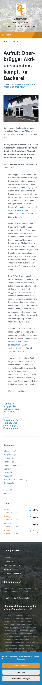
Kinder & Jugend (11, 465)
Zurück (6, 401)
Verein (6, 490)
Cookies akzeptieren (21, 666)
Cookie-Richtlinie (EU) (13, 573)
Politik (6, 476)
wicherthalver (25, 84)
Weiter (6, 417)
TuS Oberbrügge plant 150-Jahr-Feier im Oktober (11, 408)
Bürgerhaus (9, 455)
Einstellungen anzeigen (21, 679)
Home (6, 42)
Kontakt (7, 557)
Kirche (6, 469)
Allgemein (8, 451)
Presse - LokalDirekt (14, 87)
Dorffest (7, 458)
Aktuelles (18, 42)
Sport (6, 487)
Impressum (8, 561)
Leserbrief (8, 472)
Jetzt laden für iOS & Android (16, 598)
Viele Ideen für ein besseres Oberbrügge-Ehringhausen (11, 424)
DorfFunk (8, 462)
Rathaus (7, 483)
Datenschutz (21, 659)
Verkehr (7, 494)
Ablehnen (21, 672)
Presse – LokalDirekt (13, 479)
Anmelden (8, 569)
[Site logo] (21, 15)
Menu (9, 35)
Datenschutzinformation (13, 565)
